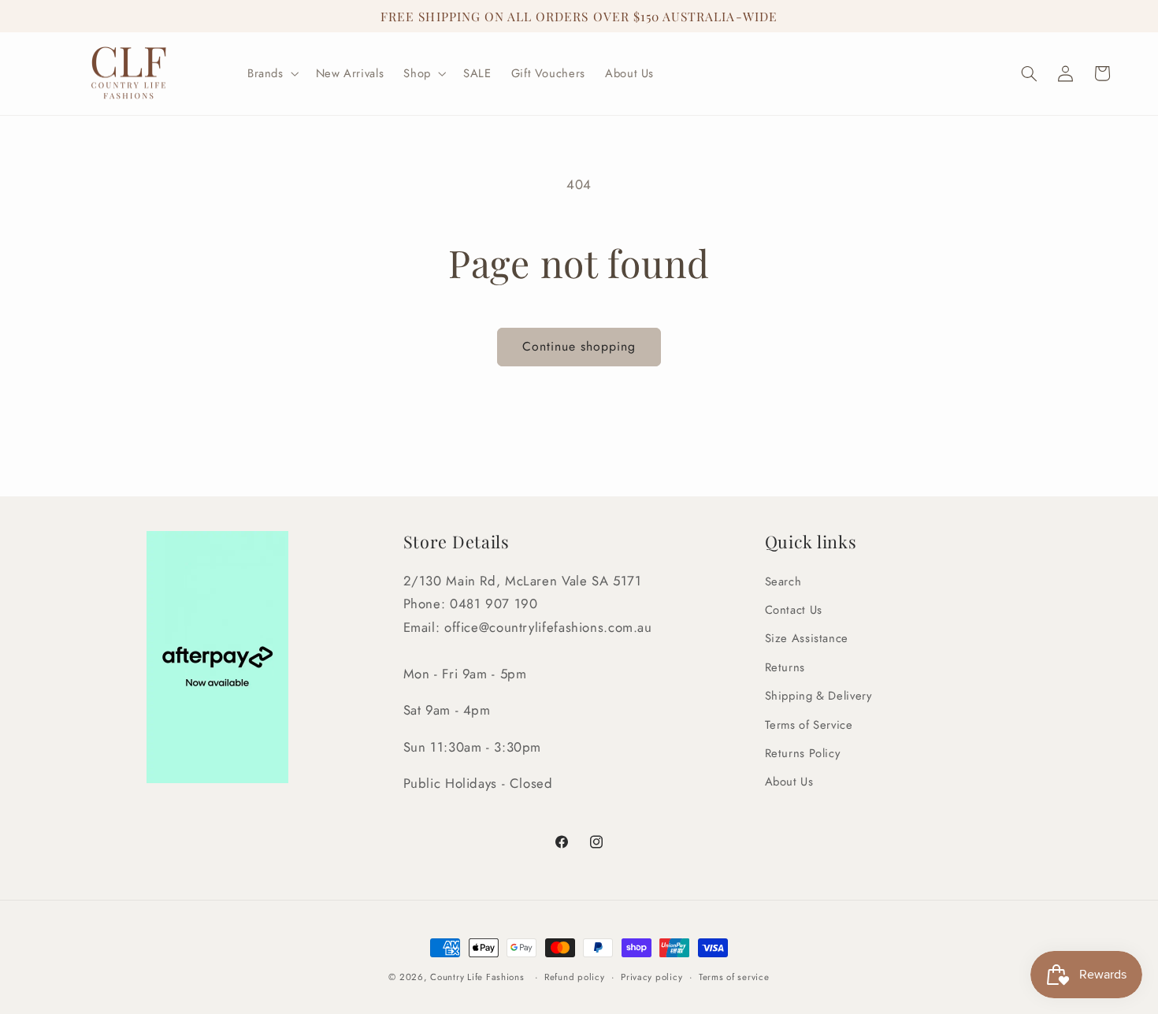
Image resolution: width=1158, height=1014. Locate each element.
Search (783, 581)
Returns (785, 667)
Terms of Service (809, 725)
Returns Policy (803, 753)
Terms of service (734, 977)
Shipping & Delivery (818, 695)
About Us (789, 781)
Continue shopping (579, 346)
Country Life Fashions (477, 977)
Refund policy (574, 977)
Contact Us (793, 609)
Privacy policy (651, 977)
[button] (271, 73)
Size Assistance (806, 638)
